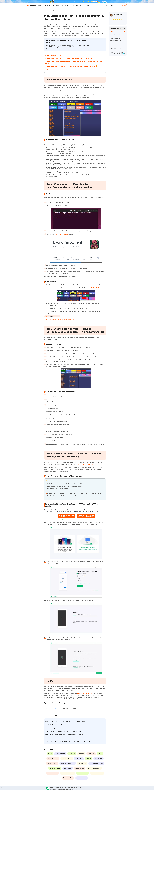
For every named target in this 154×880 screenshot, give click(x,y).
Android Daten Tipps (52, 773)
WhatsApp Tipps (79, 768)
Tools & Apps (75, 5)
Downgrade (72, 753)
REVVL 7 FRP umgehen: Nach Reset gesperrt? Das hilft (118, 49)
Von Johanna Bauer (118, 14)
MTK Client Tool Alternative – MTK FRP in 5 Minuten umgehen (67, 42)
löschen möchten (64, 31)
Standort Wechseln (82, 778)
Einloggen (124, 5)
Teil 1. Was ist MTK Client (54, 55)
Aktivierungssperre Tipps (96, 763)
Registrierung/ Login (53, 708)
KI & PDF (82, 5)
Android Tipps (78, 758)
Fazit (48, 69)
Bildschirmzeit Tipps (55, 768)
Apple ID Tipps (98, 758)
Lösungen (89, 5)
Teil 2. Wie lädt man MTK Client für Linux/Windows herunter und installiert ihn (69, 58)
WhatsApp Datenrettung (94, 768)
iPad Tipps (81, 753)
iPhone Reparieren (60, 753)
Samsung (88, 758)
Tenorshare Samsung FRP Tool (85, 464)
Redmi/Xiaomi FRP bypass (116, 40)
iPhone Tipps (91, 753)
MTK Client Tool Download (97, 288)
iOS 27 (50, 753)
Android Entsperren (116, 28)
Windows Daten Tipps (97, 773)
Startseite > (48, 11)
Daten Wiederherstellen (68, 773)
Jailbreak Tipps (82, 763)
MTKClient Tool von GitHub (61, 234)
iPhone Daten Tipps (83, 773)
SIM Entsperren (67, 768)
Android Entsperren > (57, 11)
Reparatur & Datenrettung (44, 5)
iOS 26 (100, 753)
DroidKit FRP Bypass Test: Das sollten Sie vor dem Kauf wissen (117, 53)
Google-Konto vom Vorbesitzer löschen (117, 35)
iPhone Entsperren (52, 763)
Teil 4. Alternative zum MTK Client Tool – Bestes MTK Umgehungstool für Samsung (71, 66)
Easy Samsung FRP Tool (115, 38)
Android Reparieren (67, 758)
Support (106, 5)
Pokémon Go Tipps (68, 778)
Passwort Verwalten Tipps (67, 763)
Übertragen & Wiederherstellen (61, 5)
